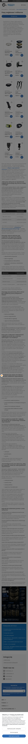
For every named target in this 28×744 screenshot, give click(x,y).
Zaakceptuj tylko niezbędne (14, 728)
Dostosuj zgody (14, 732)
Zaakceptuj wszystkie (14, 736)
